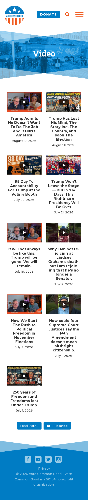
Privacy (44, 468)
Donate (48, 14)
